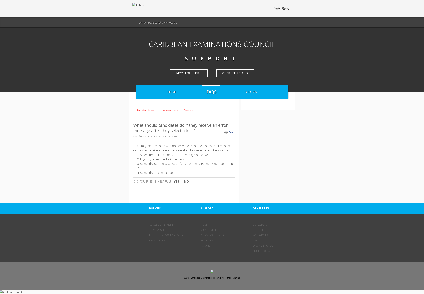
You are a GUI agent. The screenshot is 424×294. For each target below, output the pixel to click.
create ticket (208, 229)
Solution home (146, 110)
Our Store (259, 229)
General (188, 110)
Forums (251, 92)
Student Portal (262, 251)
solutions (207, 240)
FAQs (211, 91)
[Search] (134, 22)
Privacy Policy (157, 240)
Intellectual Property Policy (166, 235)
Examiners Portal (263, 245)
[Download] (206, 105)
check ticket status (212, 235)
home (204, 224)
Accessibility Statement (162, 224)
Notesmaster (260, 235)
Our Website (260, 224)
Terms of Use (157, 229)
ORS (255, 240)
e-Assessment (169, 110)
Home (172, 92)
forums (205, 245)
